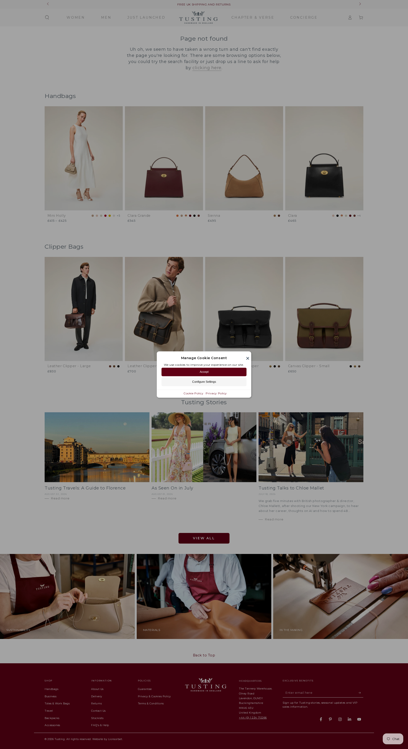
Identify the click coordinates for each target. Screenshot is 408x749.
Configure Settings (204, 381)
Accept (204, 372)
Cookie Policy (193, 393)
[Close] (247, 358)
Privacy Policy (216, 393)
